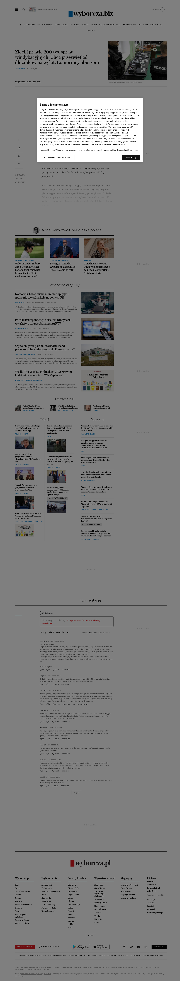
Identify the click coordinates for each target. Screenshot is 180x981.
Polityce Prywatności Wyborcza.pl (81, 144)
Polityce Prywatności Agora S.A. (111, 144)
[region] (90, 130)
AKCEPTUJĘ (131, 158)
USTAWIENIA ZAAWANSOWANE (57, 157)
